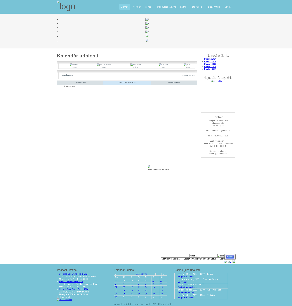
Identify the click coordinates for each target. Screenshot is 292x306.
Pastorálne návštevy (187, 287)
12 (131, 287)
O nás (148, 6)
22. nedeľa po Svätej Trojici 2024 (73, 289)
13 (139, 287)
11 (124, 287)
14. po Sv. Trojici (186, 298)
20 (139, 290)
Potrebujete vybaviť (166, 6)
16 (161, 287)
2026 (144, 274)
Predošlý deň (81, 82)
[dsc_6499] (216, 81)
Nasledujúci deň (174, 82)
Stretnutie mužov (186, 292)
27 (139, 294)
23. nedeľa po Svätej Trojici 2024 (73, 274)
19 (131, 290)
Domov (124, 6)
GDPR (228, 6)
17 (116, 290)
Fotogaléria (196, 6)
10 (116, 287)
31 (116, 297)
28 (146, 294)
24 (116, 294)
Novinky (137, 6)
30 (161, 294)
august (139, 274)
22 (154, 290)
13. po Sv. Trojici (186, 276)
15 (154, 287)
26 (131, 294)
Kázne (183, 6)
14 (146, 287)
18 (124, 290)
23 (161, 290)
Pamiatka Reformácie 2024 (71, 281)
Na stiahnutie (213, 6)
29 (154, 294)
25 (124, 294)
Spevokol (182, 282)
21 (146, 290)
